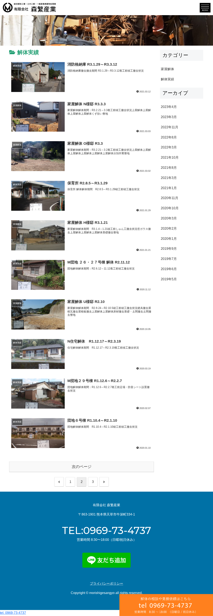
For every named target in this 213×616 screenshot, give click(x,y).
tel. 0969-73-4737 (13, 613)
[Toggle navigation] (205, 7)
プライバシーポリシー (106, 583)
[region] (106, 30)
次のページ (82, 466)
